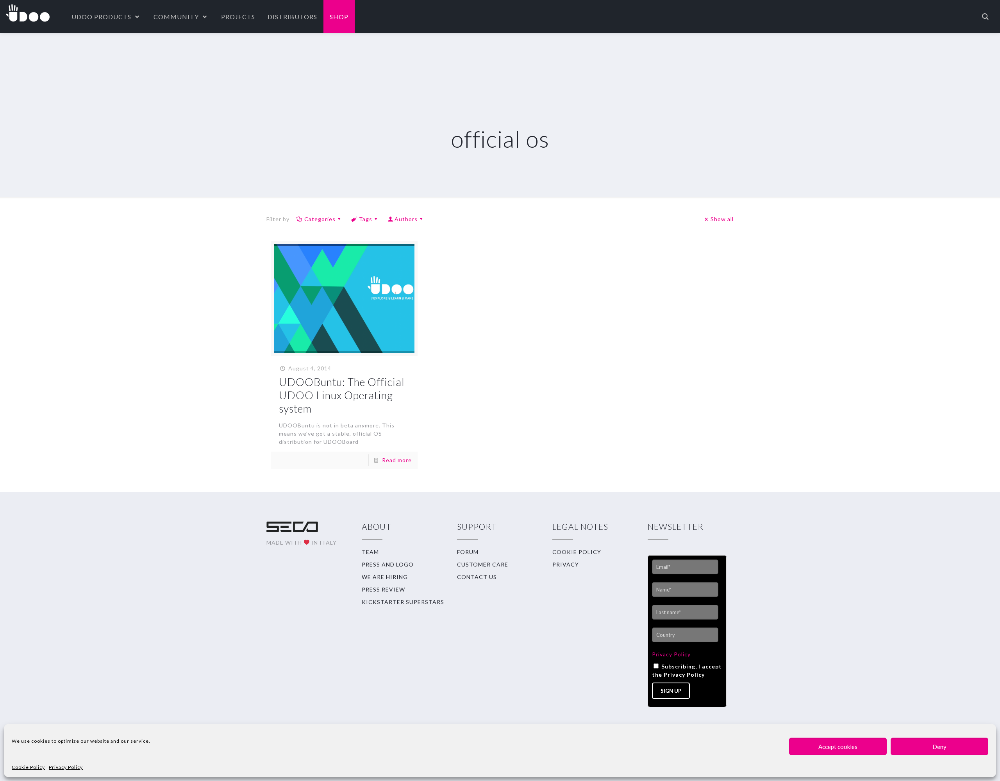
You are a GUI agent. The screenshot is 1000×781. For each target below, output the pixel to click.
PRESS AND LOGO (388, 564)
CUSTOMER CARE (482, 564)
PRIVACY (565, 564)
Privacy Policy (66, 767)
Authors (406, 219)
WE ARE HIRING (385, 577)
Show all (722, 219)
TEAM (370, 552)
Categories (320, 219)
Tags (365, 219)
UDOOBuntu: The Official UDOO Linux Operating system (342, 395)
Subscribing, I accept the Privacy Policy (687, 670)
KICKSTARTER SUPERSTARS (403, 602)
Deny (939, 746)
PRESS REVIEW (383, 589)
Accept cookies (837, 746)
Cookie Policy (28, 767)
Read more (397, 460)
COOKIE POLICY (576, 552)
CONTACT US (477, 577)
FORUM (468, 552)
